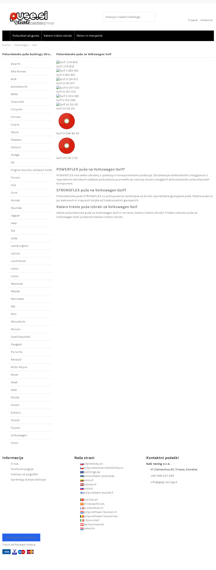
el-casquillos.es (94, 504)
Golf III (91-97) (65, 83)
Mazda (15, 291)
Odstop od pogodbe (24, 474)
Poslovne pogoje (22, 469)
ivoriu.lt (88, 480)
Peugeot (16, 344)
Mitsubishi (18, 321)
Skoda (15, 397)
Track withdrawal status (19, 544)
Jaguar (15, 215)
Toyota (15, 428)
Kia (13, 230)
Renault (16, 359)
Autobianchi (19, 86)
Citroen (16, 117)
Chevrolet (17, 102)
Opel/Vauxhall (20, 337)
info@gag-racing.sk (164, 482)
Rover (15, 374)
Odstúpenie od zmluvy (21, 537)
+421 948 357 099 (162, 476)
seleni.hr (89, 528)
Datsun (16, 147)
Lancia (15, 253)
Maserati (17, 284)
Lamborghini (19, 246)
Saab (14, 382)
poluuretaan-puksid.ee (99, 476)
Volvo (14, 443)
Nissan (15, 329)
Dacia (15, 132)
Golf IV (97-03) (66, 91)
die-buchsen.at (94, 524)
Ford (14, 193)
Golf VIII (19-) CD (67, 158)
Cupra (15, 124)
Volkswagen (19, 435)
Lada (14, 238)
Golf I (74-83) (65, 66)
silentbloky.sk (93, 464)
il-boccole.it (91, 520)
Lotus (15, 276)
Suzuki (15, 420)
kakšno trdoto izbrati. (108, 217)
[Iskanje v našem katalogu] (151, 17)
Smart (15, 405)
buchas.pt (91, 499)
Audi (13, 79)
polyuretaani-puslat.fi (98, 492)
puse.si (88, 488)
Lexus (15, 268)
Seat (14, 390)
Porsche (16, 352)
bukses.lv (90, 484)
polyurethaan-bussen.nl (100, 512)
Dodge (15, 155)
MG (13, 306)
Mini (13, 314)
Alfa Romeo (18, 71)
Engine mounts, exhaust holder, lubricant (39, 170)
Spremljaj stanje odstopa (28, 479)
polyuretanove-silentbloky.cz (103, 468)
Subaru (16, 412)
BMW (14, 94)
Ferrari (15, 177)
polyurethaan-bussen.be (100, 516)
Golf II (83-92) (65, 75)
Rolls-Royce (19, 367)
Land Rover (18, 261)
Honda (15, 200)
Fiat (13, 185)
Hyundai (16, 208)
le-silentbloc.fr (94, 508)
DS (13, 162)
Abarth (15, 64)
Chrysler (17, 109)
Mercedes (17, 299)
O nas (15, 464)
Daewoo (16, 139)
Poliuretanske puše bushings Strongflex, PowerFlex (38, 54)
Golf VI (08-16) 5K (67, 133)
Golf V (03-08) (66, 100)
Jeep (14, 223)
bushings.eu (92, 472)
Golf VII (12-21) (65, 108)
